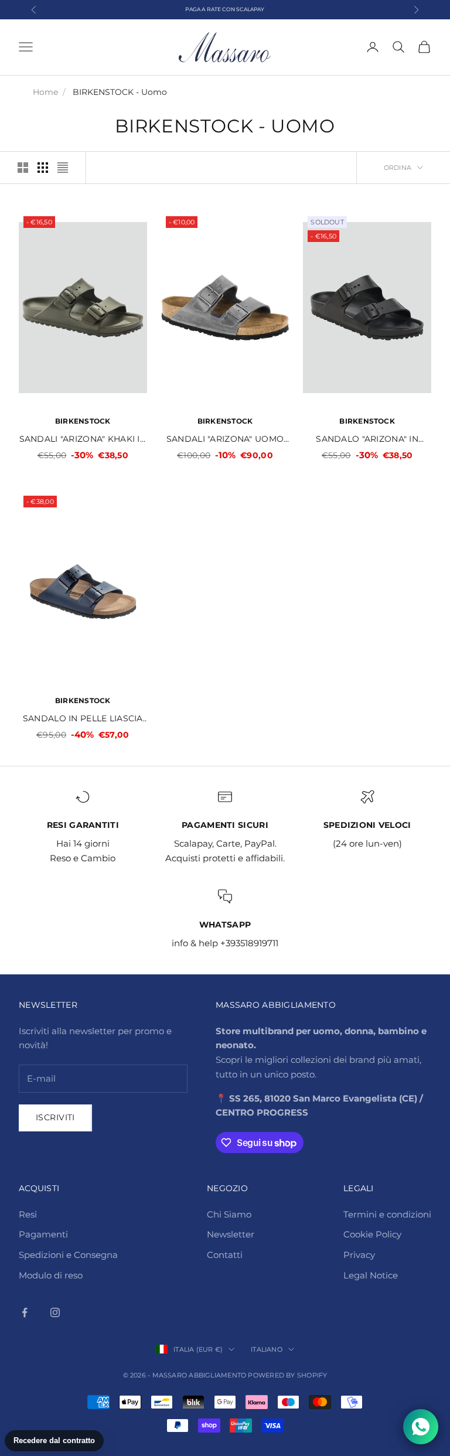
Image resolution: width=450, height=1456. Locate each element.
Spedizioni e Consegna (68, 1254)
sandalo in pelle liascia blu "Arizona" (83, 719)
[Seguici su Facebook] (24, 1312)
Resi (28, 1214)
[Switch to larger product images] (23, 167)
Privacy (359, 1254)
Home (45, 92)
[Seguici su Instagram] (55, 1312)
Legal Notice (370, 1275)
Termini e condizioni (387, 1214)
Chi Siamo (229, 1214)
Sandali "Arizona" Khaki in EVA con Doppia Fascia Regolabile (83, 440)
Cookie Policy (372, 1234)
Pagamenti (43, 1234)
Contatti (225, 1254)
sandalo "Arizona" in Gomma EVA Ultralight (367, 440)
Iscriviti (55, 1117)
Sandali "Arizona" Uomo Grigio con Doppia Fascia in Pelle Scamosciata (225, 440)
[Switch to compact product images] (62, 167)
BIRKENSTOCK (83, 421)
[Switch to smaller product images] (43, 167)
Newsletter (230, 1234)
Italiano (266, 1349)
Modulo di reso (51, 1275)
